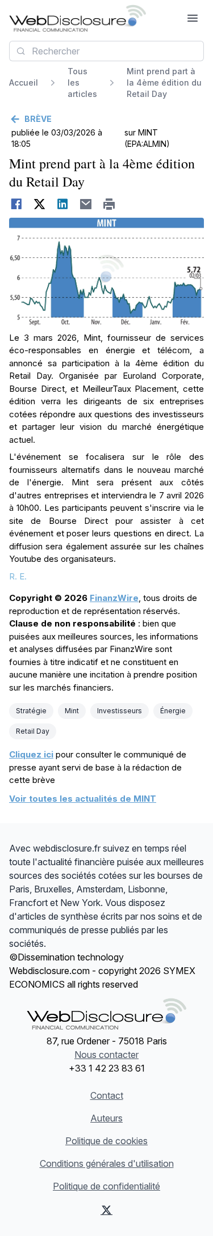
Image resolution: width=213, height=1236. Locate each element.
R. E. (18, 576)
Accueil (23, 82)
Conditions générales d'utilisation (107, 1163)
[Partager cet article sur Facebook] (16, 204)
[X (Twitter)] (107, 1210)
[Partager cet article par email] (86, 204)
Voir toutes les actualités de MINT (82, 798)
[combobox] (106, 51)
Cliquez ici (31, 754)
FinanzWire (114, 597)
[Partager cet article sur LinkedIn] (63, 204)
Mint (72, 710)
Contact (106, 1095)
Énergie (173, 710)
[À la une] (77, 18)
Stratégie (31, 710)
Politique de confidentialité (106, 1186)
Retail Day (32, 731)
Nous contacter (106, 1054)
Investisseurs (119, 710)
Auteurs (106, 1118)
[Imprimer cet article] (109, 204)
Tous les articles (82, 82)
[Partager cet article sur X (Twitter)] (39, 204)
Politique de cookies (106, 1140)
